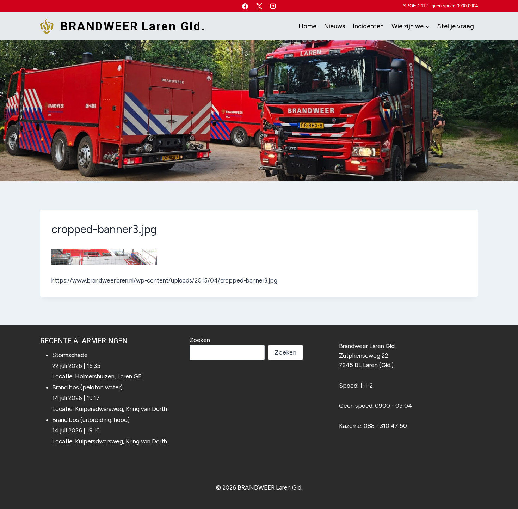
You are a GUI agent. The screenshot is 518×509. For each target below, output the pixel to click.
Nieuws (334, 26)
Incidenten (368, 26)
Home (307, 26)
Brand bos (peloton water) (87, 387)
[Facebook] (245, 6)
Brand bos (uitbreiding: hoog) (91, 419)
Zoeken (200, 340)
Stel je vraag (455, 26)
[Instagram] (273, 6)
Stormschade (70, 354)
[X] (259, 6)
